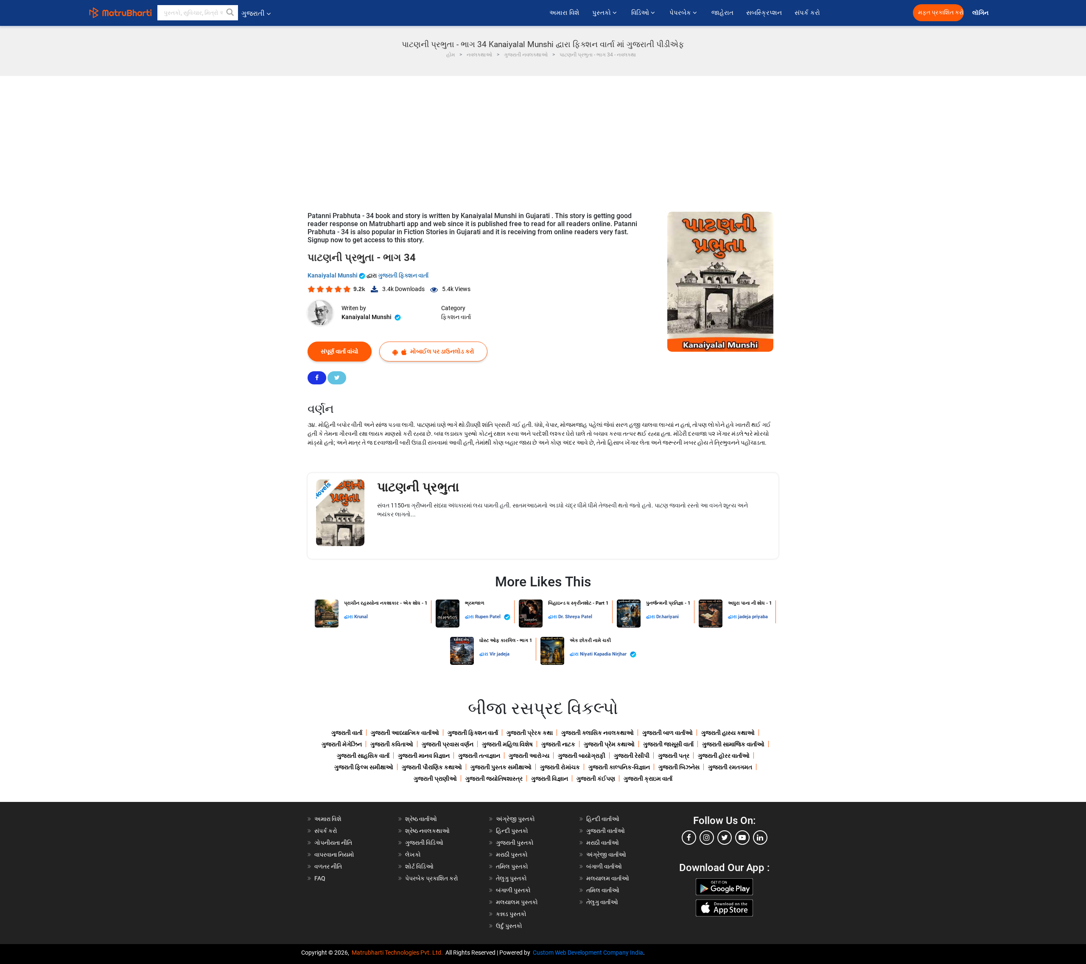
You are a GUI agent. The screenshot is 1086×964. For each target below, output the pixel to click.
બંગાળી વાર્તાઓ (604, 866)
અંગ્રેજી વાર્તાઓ (606, 854)
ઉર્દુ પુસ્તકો (509, 925)
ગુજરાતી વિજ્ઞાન (549, 778)
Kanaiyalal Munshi (333, 275)
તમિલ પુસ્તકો (512, 866)
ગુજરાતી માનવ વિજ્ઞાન (424, 755)
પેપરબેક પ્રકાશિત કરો (431, 878)
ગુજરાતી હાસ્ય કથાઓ (728, 732)
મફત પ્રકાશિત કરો (941, 12)
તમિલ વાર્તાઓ (602, 890)
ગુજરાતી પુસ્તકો (515, 842)
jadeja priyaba (753, 616)
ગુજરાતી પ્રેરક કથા (530, 732)
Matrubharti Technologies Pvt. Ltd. (398, 952)
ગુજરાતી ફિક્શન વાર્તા (403, 275)
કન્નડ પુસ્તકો (511, 914)
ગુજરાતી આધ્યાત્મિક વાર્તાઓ (405, 732)
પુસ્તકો (602, 12)
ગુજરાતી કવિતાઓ (391, 744)
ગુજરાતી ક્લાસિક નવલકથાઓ (597, 732)
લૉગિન (981, 12)
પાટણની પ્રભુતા (418, 486)
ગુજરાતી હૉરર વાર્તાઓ (724, 755)
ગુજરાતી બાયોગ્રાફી (581, 755)
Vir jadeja (499, 654)
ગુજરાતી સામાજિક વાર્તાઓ (733, 744)
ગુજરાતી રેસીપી (631, 755)
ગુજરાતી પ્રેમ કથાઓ (609, 744)
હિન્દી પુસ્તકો (512, 830)
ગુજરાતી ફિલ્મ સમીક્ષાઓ (363, 767)
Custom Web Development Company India (588, 952)
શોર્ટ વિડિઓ (419, 866)
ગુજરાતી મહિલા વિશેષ (507, 744)
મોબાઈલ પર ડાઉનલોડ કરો (441, 351)
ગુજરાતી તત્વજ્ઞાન (479, 755)
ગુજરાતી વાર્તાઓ (605, 830)
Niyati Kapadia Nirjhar (604, 654)
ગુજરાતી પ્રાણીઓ (435, 778)
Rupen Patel (488, 616)
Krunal (361, 616)
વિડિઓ (641, 12)
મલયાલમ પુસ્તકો (517, 902)
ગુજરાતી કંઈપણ (596, 778)
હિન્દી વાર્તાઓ (602, 818)
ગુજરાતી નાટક (558, 744)
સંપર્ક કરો (807, 12)
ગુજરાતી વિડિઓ (424, 842)
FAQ (319, 878)
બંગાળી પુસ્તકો (513, 890)
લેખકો (413, 854)
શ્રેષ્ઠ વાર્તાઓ (421, 818)
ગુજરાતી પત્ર (673, 755)
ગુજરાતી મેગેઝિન (342, 744)
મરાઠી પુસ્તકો (512, 854)
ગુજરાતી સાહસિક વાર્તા (363, 755)
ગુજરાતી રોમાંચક (560, 767)
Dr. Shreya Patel (575, 616)
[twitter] (724, 837)
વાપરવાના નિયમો (334, 854)
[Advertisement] (543, 139)
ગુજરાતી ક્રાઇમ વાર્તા (648, 778)
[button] (230, 12)
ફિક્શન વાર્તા (456, 317)
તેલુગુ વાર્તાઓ (602, 902)
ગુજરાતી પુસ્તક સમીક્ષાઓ (501, 767)
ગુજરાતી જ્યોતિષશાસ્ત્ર (494, 778)
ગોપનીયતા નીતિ (333, 842)
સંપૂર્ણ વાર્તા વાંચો (339, 351)
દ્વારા (349, 616)
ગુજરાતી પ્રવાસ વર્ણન (447, 744)
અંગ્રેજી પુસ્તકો (515, 818)
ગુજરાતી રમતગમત (730, 767)
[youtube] (742, 837)
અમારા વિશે (564, 12)
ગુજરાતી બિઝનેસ (679, 767)
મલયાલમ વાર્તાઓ (607, 878)
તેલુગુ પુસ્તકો (511, 878)
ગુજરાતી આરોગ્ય (529, 755)
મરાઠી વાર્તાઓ (602, 842)
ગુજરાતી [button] (253, 13)
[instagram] (707, 837)
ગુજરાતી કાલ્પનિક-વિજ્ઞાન (619, 767)
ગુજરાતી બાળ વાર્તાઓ (667, 732)
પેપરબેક (681, 12)
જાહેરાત (722, 12)
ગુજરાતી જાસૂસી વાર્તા (668, 744)
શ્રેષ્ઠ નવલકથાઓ (427, 830)
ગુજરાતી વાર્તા (346, 732)
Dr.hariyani (667, 616)
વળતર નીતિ (328, 866)
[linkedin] (760, 837)
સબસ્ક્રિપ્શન (764, 12)
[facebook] (689, 837)
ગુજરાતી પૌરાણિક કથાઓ (432, 767)
